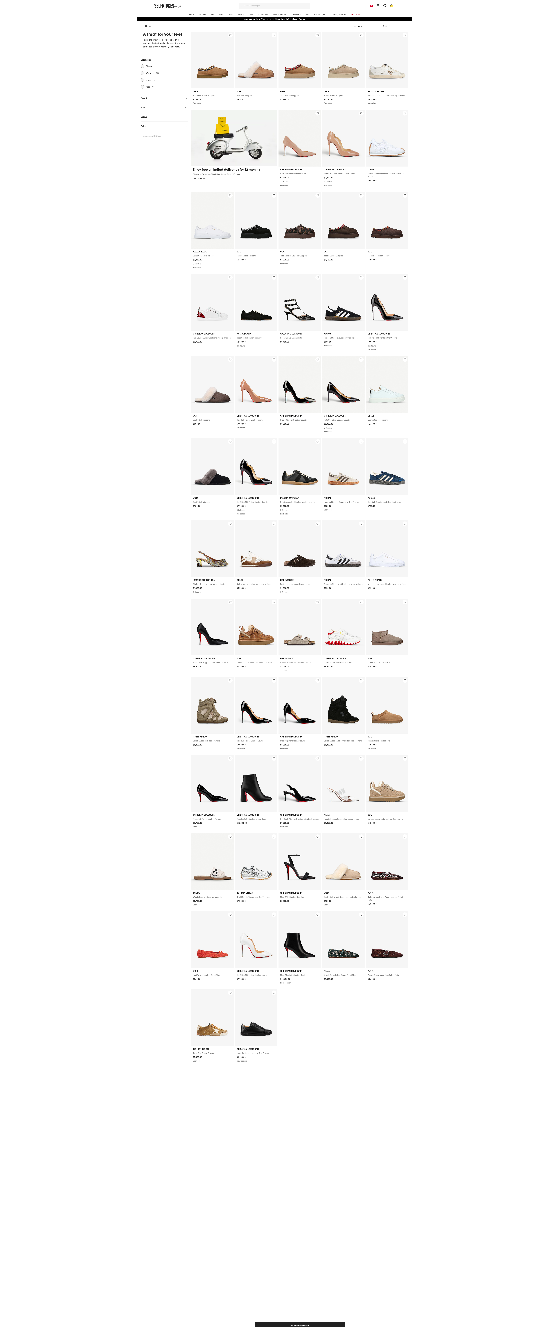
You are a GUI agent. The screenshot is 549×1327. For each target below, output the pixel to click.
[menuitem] (191, 14)
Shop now (293, 19)
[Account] (378, 6)
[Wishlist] (385, 6)
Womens (152, 73)
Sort (385, 26)
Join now (197, 178)
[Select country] (371, 6)
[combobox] (276, 5)
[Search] (242, 6)
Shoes (151, 66)
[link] (212, 95)
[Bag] (392, 6)
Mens (150, 80)
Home (148, 26)
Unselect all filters (152, 136)
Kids (150, 86)
